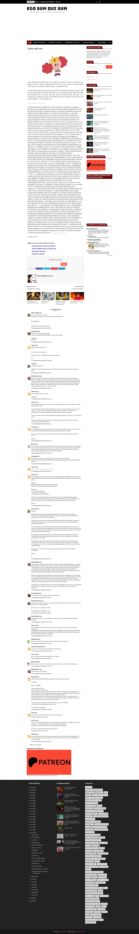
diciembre (34, 834)
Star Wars (89, 911)
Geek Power (103, 842)
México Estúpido (40, 52)
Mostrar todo (109, 255)
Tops (87, 914)
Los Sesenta (104, 866)
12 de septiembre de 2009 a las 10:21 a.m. (41, 399)
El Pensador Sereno (93, 242)
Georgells (34, 509)
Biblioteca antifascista (100, 795)
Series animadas (91, 909)
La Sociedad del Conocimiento (95, 858)
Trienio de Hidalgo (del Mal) (38, 858)
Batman (88, 795)
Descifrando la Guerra (94, 250)
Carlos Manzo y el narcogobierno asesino (33, 302)
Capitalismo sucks (91, 803)
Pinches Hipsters (91, 890)
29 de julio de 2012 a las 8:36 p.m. (39, 717)
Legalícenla (89, 861)
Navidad (94, 877)
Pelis (105, 887)
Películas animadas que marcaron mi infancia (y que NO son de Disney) (73, 842)
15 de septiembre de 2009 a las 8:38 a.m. (41, 658)
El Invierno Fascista (101, 829)
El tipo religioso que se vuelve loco (40, 869)
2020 (32, 803)
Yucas (101, 919)
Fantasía (101, 837)
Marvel (88, 869)
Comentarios (92, 79)
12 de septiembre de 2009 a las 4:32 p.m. (41, 463)
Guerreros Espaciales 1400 (94, 240)
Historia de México (92, 848)
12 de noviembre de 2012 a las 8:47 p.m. (41, 741)
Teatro (104, 911)
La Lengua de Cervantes (93, 856)
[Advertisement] (69, 28)
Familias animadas (91, 837)
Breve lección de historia (94, 797)
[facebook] (96, 2)
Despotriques (90, 819)
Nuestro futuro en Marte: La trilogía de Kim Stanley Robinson (102, 144)
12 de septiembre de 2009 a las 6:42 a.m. (41, 373)
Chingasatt (34, 456)
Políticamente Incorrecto (94, 893)
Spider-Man (101, 909)
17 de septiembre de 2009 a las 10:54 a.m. (41, 709)
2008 (32, 898)
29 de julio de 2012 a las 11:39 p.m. (40, 730)
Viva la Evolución (91, 919)
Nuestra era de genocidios (45, 302)
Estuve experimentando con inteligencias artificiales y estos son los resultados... (102, 137)
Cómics (99, 805)
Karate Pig (34, 677)
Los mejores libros (92, 866)
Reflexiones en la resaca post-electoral (76, 302)
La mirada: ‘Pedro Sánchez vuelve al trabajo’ (98, 237)
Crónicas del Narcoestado (94, 811)
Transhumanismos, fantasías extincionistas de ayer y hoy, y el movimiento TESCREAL (102, 245)
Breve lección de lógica (93, 800)
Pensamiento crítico (72, 42)
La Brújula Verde (92, 228)
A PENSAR (88, 787)
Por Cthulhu (90, 895)
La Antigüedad (98, 850)
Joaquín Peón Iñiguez (37, 646)
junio (33, 881)
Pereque (33, 427)
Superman (97, 911)
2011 (32, 827)
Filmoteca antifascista (93, 840)
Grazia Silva (34, 331)
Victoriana (97, 917)
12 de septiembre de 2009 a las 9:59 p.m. (41, 505)
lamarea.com (91, 236)
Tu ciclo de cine (96, 914)
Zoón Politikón (90, 922)
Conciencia (89, 808)
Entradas (91, 77)
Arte (105, 792)
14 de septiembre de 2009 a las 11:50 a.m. (41, 643)
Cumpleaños (35, 850)
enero (33, 895)
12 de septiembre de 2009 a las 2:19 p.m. (41, 423)
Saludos (104, 903)
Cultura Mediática (91, 813)
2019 (32, 806)
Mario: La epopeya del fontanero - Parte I (47, 2)
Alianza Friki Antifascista (94, 789)
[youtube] (99, 2)
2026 (32, 787)
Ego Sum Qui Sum (47, 8)
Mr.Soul (33, 444)
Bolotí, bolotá (35, 855)
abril (33, 887)
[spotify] (105, 2)
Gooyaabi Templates (80, 931)
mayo (33, 884)
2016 (32, 814)
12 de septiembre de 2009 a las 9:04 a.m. (41, 388)
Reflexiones (104, 895)
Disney (88, 826)
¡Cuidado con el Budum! (101, 115)
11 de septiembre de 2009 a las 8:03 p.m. (41, 328)
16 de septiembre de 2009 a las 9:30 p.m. (41, 673)
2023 (32, 795)
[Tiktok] (102, 2)
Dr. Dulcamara (35, 593)
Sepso (98, 906)
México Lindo (102, 874)
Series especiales (39, 42)
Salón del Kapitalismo (93, 903)
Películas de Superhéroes (94, 887)
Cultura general (88, 42)
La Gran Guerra (102, 853)
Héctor (33, 712)
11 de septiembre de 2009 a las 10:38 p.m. (41, 360)
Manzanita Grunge (36, 600)
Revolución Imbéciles (92, 901)
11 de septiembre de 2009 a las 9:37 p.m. (41, 342)
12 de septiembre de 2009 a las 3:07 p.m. (41, 440)
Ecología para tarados (99, 826)
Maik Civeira (34, 661)
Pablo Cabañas (35, 313)
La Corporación (91, 853)
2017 (32, 811)
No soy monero (90, 880)
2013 (32, 821)
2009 (32, 832)
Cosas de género (100, 808)
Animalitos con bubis (37, 853)
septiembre (35, 842)
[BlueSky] (110, 2)
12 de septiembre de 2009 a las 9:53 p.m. (41, 471)
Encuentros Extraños (93, 834)
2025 (32, 790)
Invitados (89, 850)
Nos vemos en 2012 (37, 847)
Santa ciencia (90, 906)
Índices (102, 848)
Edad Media (89, 829)
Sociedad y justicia (55, 42)
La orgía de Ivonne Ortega (38, 861)
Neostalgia (102, 877)
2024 (32, 792)
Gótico (88, 845)
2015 (32, 816)
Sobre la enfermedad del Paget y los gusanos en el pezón (72, 823)
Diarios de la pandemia (93, 821)
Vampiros (89, 917)
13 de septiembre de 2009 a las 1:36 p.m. (41, 590)
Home (29, 42)
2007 (32, 901)
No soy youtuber (102, 880)
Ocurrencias (90, 882)
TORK (32, 363)
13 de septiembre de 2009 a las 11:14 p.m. (41, 622)
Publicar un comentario (35, 744)
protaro (33, 345)
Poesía (100, 890)
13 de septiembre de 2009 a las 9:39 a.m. (41, 558)
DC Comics (89, 816)
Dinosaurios (90, 824)
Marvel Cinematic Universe (94, 872)
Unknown (33, 391)
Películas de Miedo (92, 885)
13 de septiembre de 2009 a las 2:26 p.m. (41, 597)
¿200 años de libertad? (37, 845)
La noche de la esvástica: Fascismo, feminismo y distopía (101, 123)
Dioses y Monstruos (101, 824)
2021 (32, 800)
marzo (33, 889)
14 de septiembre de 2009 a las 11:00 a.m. (41, 636)
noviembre (35, 837)
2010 (32, 829)
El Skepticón (90, 832)
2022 (32, 798)
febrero (34, 892)
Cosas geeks (101, 42)
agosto (34, 876)
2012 (32, 824)
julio (33, 879)
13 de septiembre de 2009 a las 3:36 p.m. (41, 613)
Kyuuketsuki (34, 639)
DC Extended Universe (101, 816)
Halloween (95, 845)
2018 (32, 808)
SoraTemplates (63, 931)
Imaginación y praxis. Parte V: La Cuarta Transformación (61, 303)
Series (104, 906)
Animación (99, 792)
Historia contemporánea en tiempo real (42, 46)
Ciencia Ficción (90, 805)
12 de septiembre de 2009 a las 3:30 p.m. (41, 453)
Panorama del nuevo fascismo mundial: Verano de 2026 (72, 795)
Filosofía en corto (92, 842)
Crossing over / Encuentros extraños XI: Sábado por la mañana (102, 150)
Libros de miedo (91, 864)
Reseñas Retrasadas (92, 898)
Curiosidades (103, 813)
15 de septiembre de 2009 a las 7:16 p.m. (41, 666)
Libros (97, 861)
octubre (34, 840)
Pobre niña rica (35, 863)
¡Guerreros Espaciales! (94, 239)
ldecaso (33, 467)
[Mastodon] (108, 2)
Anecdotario (90, 792)
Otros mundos (100, 882)
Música (88, 877)
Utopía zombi (68, 828)
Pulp (97, 895)
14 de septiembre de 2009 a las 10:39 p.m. (41, 651)
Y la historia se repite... (37, 866)
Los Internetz (102, 864)
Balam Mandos (35, 376)
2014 (32, 819)
